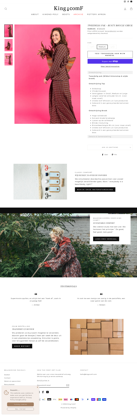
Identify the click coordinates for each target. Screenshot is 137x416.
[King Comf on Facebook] (43, 392)
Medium (102, 47)
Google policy (20, 400)
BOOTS (66, 14)
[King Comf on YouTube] (47, 392)
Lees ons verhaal (106, 239)
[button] (110, 72)
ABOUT (35, 14)
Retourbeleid (9, 384)
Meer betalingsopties (110, 66)
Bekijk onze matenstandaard (95, 189)
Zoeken (7, 375)
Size (90, 42)
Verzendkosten (110, 31)
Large (112, 47)
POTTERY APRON (96, 14)
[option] (47, 74)
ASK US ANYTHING (110, 147)
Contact (7, 378)
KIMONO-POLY (51, 14)
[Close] (37, 387)
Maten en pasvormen (12, 381)
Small (92, 47)
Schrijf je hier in (43, 380)
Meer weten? (22, 346)
